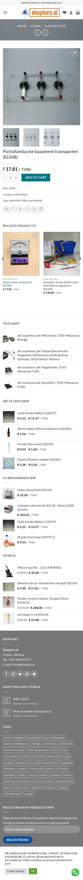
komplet (39, 756)
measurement (50, 762)
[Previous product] (45, 33)
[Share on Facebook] (13, 209)
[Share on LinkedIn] (41, 209)
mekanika (66, 762)
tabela (35, 787)
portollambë (35, 200)
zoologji (28, 793)
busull (45, 737)
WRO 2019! (21, 699)
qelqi (49, 781)
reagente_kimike (64, 781)
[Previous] (9, 86)
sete (16, 787)
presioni (38, 781)
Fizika (36, 26)
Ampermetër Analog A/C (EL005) (18, 284)
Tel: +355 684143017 (17, 659)
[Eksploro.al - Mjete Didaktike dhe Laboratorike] (40, 12)
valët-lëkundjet (12, 793)
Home (22, 26)
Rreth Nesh (23, 868)
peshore (43, 775)
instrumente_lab (13, 756)
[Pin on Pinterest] (34, 209)
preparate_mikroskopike (17, 781)
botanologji (33, 737)
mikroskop (36, 768)
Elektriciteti (55, 26)
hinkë (64, 750)
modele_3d (52, 768)
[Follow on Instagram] (13, 674)
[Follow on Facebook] (6, 674)
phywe (67, 775)
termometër (49, 787)
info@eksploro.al (24, 664)
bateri (7, 737)
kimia (28, 756)
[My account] (71, 12)
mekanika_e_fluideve (15, 768)
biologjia (18, 737)
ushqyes (63, 787)
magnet (8, 762)
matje (35, 762)
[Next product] (38, 33)
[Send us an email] (27, 674)
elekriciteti (15, 200)
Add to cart (36, 177)
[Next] (73, 86)
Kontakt (54, 868)
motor (64, 768)
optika (21, 775)
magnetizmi (22, 762)
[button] (5, 12)
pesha (32, 775)
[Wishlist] (64, 12)
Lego (67, 756)
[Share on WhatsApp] (6, 209)
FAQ (64, 868)
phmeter (56, 775)
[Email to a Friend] (27, 209)
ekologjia (36, 743)
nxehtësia (9, 775)
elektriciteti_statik (14, 750)
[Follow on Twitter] (20, 674)
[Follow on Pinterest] (34, 674)
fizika (25, 200)
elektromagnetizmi (38, 750)
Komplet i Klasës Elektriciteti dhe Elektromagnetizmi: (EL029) (60, 286)
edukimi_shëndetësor (15, 743)
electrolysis (50, 743)
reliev (7, 787)
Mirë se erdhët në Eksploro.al (32, 711)
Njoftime (39, 868)
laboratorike (54, 756)
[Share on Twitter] (20, 209)
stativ (25, 787)
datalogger (58, 737)
